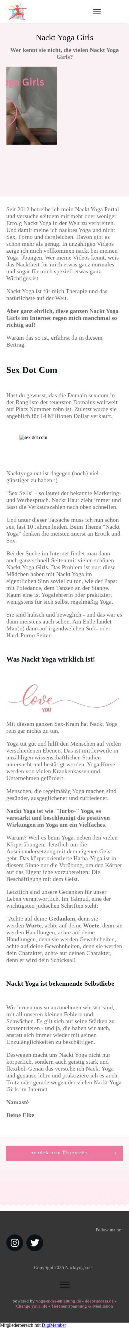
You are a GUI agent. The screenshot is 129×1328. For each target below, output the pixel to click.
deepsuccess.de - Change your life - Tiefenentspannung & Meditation (66, 1303)
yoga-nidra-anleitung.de (58, 1301)
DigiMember (54, 1325)
